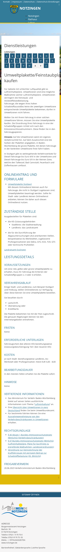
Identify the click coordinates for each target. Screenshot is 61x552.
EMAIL (4, 540)
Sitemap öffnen (30, 495)
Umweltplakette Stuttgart (20, 184)
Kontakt (6, 1)
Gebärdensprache (22, 547)
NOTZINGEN (30, 8)
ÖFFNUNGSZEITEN (17, 540)
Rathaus (32, 19)
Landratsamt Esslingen (15, 249)
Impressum (17, 1)
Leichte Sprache (38, 547)
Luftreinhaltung (42, 404)
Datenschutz (29, 1)
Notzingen (33, 15)
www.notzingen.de (9, 542)
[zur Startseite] (14, 9)
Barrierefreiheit (7, 547)
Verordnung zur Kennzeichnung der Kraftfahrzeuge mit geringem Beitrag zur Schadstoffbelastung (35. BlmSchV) (27, 453)
